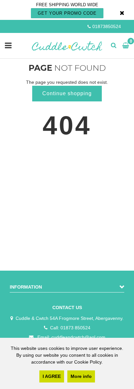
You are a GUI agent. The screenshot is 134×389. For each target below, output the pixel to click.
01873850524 (106, 26)
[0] (124, 45)
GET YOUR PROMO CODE (67, 13)
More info (81, 376)
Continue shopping (67, 93)
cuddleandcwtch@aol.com (78, 337)
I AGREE (52, 376)
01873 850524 (75, 327)
